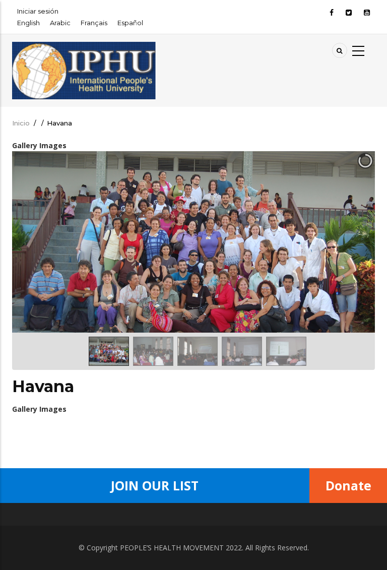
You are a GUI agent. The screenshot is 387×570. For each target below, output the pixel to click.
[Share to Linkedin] (201, 434)
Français (94, 23)
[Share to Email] (215, 434)
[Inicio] (84, 47)
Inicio (21, 123)
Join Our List (155, 485)
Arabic (60, 23)
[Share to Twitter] (158, 434)
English (28, 23)
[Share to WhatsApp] (172, 434)
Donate (348, 485)
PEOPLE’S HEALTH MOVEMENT (172, 547)
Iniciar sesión (37, 11)
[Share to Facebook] (144, 434)
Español (130, 23)
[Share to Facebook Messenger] (186, 434)
